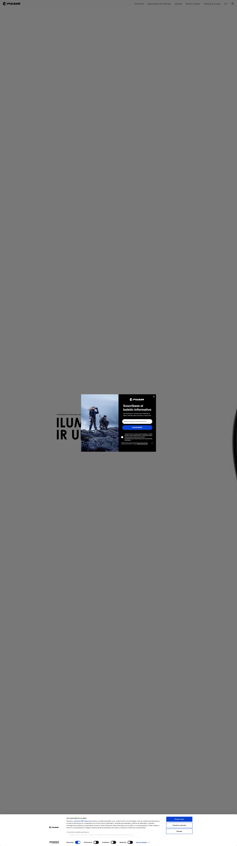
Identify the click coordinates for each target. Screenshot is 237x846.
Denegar (179, 831)
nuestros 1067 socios (81, 821)
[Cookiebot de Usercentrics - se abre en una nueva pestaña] (54, 842)
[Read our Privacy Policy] (152, 443)
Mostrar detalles (141, 842)
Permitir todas (179, 819)
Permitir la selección (179, 825)
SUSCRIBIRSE (137, 427)
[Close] (154, 396)
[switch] (96, 842)
